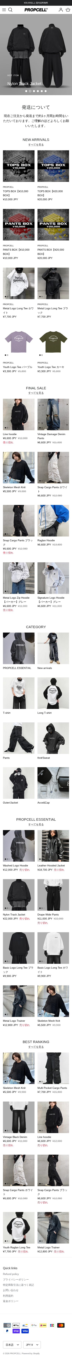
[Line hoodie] (19, 414)
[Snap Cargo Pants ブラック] (19, 520)
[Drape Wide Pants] (53, 895)
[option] (36, 54)
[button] (26, 91)
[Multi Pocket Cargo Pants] (53, 1068)
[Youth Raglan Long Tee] (19, 1228)
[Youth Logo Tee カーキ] (53, 342)
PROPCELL (15, 1353)
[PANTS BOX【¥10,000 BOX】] (19, 224)
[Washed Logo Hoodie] (19, 846)
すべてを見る (36, 144)
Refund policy (11, 1273)
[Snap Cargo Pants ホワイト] (53, 467)
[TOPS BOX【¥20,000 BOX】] (53, 166)
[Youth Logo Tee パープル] (19, 342)
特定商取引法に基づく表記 (18, 1284)
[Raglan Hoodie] (53, 520)
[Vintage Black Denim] (19, 1117)
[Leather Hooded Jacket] (53, 846)
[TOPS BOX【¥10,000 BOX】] (19, 166)
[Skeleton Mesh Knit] (19, 467)
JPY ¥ (29, 1344)
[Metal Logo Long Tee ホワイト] (19, 283)
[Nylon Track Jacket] (19, 895)
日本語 (9, 1344)
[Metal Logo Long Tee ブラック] (53, 283)
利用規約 (8, 1295)
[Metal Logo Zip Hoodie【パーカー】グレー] (19, 578)
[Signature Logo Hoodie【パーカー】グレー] (53, 578)
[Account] (60, 10)
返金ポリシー (10, 1301)
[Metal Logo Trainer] (19, 1001)
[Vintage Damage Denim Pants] (53, 414)
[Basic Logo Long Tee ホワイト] (53, 948)
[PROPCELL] (36, 9)
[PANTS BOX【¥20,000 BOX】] (53, 224)
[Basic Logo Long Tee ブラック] (19, 948)
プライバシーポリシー (16, 1279)
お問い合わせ (10, 1290)
